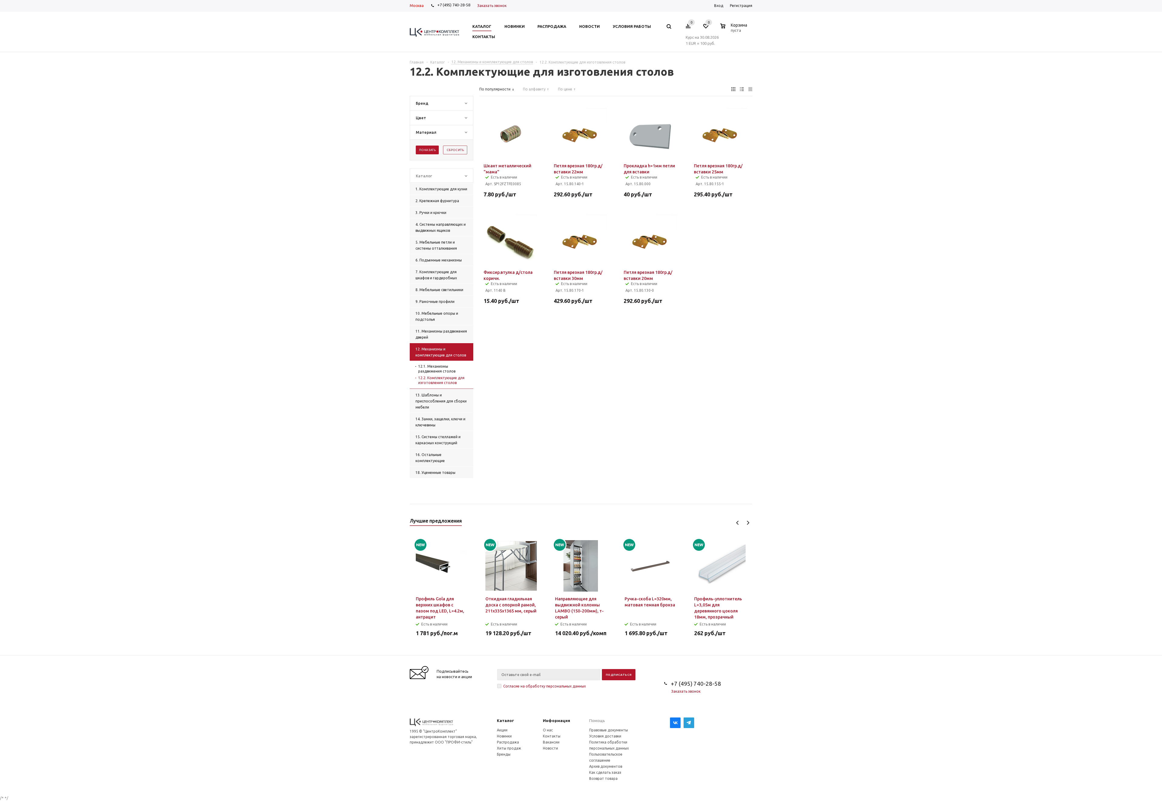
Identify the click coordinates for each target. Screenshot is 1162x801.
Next (747, 522)
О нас (548, 730)
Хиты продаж (509, 748)
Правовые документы (608, 730)
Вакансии (551, 742)
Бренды (503, 754)
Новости (550, 748)
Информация (556, 720)
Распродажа (508, 742)
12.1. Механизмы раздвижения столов (436, 368)
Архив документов (605, 766)
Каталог (505, 720)
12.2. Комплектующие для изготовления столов (441, 380)
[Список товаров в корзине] (734, 29)
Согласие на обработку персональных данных (544, 686)
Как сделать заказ (605, 772)
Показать (427, 150)
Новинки (504, 736)
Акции (502, 730)
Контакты (551, 736)
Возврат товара (603, 778)
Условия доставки (605, 736)
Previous (737, 522)
